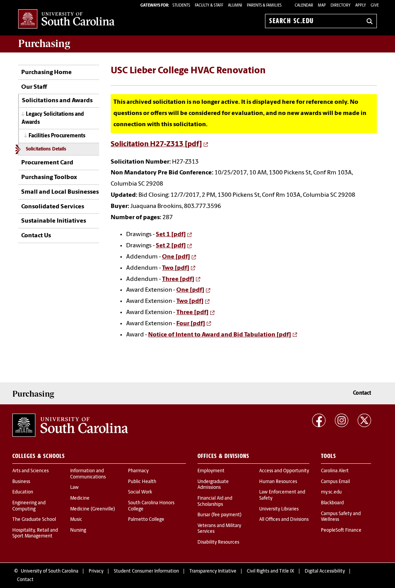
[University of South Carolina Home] (66, 19)
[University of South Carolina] (70, 425)
